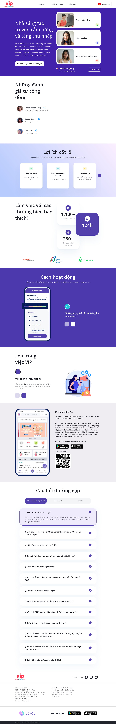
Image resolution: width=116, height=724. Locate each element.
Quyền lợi (42, 4)
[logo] (20, 676)
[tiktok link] (91, 677)
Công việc (72, 4)
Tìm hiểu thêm (94, 70)
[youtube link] (96, 677)
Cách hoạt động (57, 4)
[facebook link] (86, 677)
